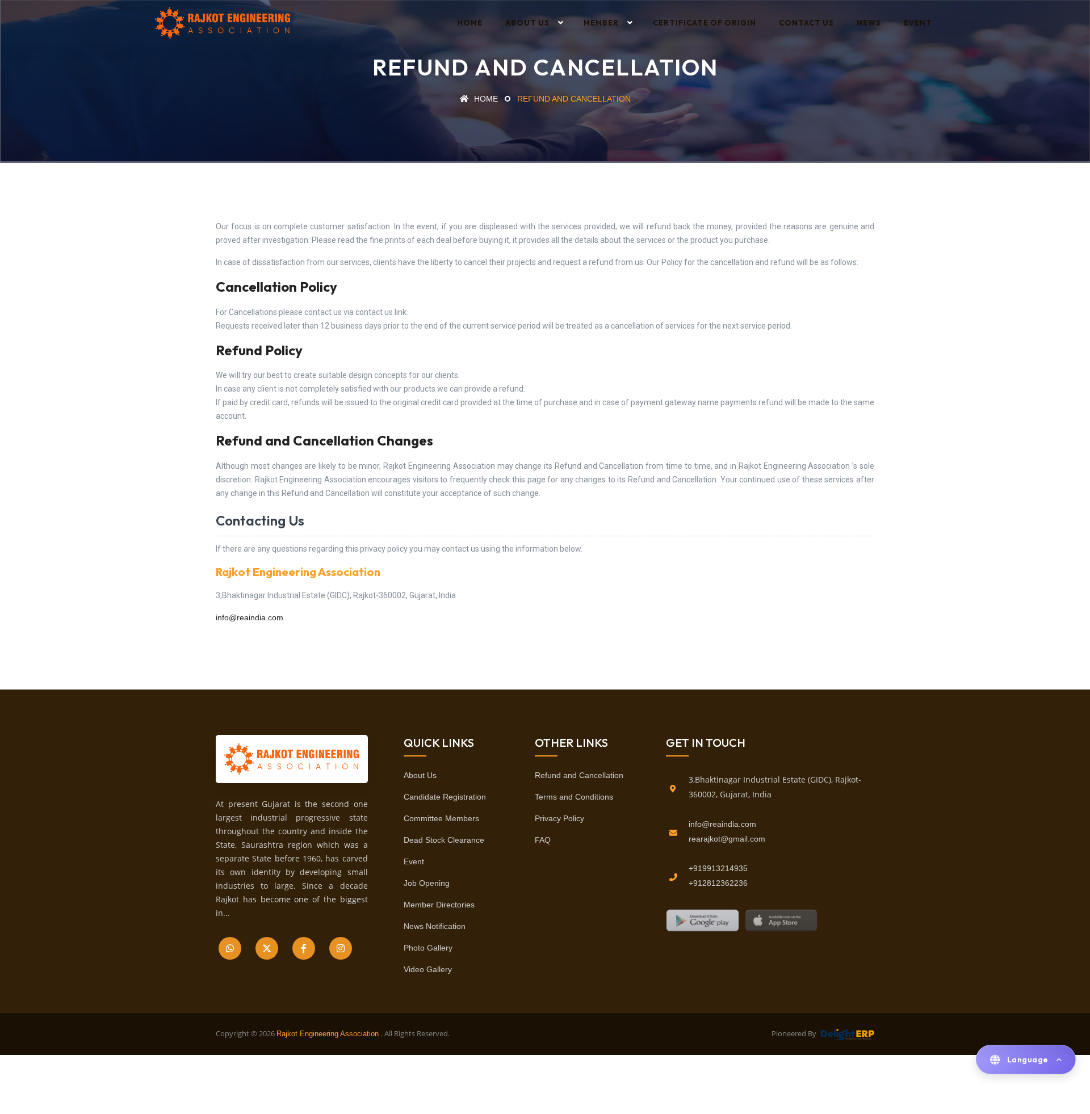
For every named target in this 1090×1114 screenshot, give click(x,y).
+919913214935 (718, 868)
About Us (527, 22)
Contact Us (806, 22)
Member (601, 22)
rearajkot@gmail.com (727, 838)
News (869, 22)
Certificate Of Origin (704, 22)
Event (918, 22)
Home (470, 22)
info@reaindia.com (249, 617)
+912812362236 (718, 883)
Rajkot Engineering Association (328, 1033)
